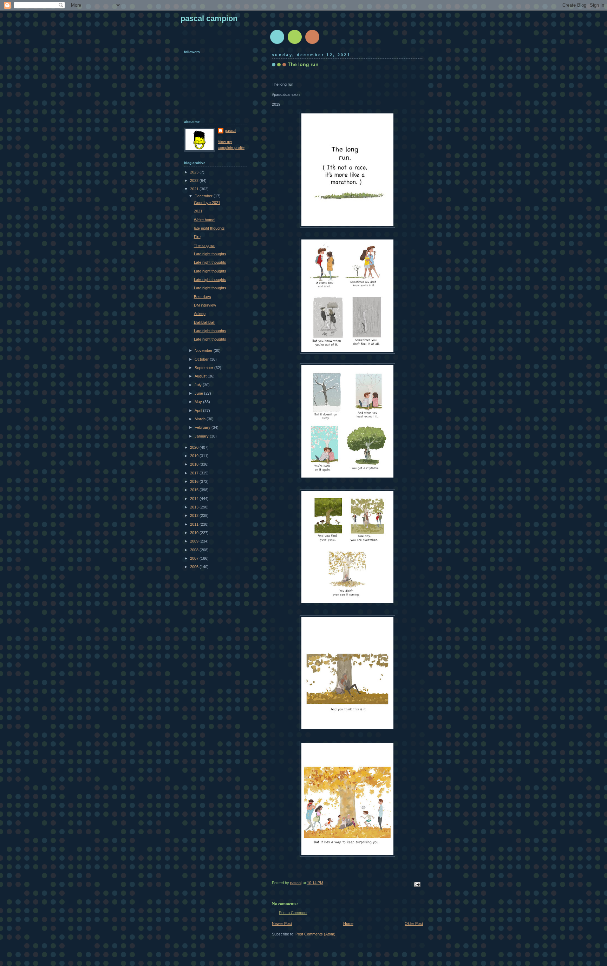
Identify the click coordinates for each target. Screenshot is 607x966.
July (199, 385)
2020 (195, 447)
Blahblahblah (204, 322)
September (204, 368)
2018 (195, 464)
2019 (195, 456)
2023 (195, 172)
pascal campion (209, 18)
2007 (195, 558)
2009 (195, 541)
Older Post (414, 923)
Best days (202, 297)
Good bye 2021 (207, 203)
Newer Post (282, 923)
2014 (195, 499)
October (202, 359)
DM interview (205, 305)
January (202, 436)
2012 (195, 515)
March (201, 419)
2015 (195, 490)
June (199, 393)
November (204, 350)
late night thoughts (209, 228)
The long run (204, 245)
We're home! (204, 220)
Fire (197, 237)
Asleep (199, 313)
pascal (230, 131)
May (199, 402)
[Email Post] (417, 884)
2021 (195, 189)
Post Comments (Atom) (315, 934)
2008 (195, 550)
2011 (195, 524)
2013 (195, 507)
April (199, 410)
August (201, 376)
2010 (195, 533)
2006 (195, 567)
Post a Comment (293, 913)
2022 (195, 180)
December (204, 196)
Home (348, 923)
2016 (195, 481)
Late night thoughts (210, 254)
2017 (195, 473)
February (203, 427)
